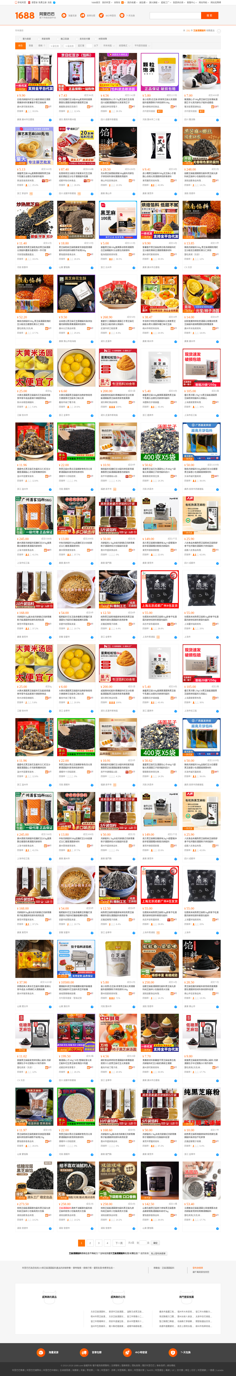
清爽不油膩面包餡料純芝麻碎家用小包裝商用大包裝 (75, 1209)
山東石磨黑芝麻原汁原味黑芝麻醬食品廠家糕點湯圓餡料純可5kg (159, 1209)
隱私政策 (136, 1365)
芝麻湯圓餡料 (168, 1268)
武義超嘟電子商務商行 (110, 624)
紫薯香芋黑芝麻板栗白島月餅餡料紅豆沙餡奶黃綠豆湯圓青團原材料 (159, 249)
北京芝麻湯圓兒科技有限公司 (122, 1316)
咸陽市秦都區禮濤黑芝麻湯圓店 (141, 1326)
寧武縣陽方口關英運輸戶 (170, 1316)
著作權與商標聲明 (100, 1365)
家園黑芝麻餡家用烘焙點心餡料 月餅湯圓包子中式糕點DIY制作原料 (34, 1062)
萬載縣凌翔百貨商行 (68, 107)
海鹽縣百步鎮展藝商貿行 (152, 402)
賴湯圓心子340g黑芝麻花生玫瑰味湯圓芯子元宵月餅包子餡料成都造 (201, 101)
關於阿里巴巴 (148, 1365)
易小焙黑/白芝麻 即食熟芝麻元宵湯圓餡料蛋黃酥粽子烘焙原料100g (160, 101)
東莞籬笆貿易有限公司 (152, 180)
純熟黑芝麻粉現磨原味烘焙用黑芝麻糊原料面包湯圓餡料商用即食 (117, 618)
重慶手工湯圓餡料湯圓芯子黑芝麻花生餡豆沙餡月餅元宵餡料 (117, 323)
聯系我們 (161, 1365)
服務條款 (125, 1365)
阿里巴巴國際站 (34, 1370)
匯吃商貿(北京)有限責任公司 (26, 328)
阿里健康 (202, 1370)
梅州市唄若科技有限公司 (152, 328)
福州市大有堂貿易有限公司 (189, 1312)
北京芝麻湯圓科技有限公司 (103, 1312)
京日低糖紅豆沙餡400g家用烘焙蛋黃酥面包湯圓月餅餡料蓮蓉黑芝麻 (75, 101)
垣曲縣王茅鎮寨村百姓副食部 (190, 1321)
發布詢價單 (198, 1268)
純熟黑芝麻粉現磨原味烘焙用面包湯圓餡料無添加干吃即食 (201, 1136)
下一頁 (119, 1243)
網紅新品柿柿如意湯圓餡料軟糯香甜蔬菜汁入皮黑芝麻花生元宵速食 (117, 1062)
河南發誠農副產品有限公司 (26, 254)
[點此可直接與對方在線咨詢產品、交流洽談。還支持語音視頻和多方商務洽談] (50, 120)
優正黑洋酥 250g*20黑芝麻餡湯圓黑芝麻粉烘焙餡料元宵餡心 (200, 396)
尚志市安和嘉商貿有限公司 (152, 624)
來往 (187, 1370)
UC (173, 1370)
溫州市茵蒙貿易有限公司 (26, 476)
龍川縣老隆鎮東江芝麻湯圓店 (122, 1326)
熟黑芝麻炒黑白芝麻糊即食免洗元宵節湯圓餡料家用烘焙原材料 (75, 470)
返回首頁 (144, 1253)
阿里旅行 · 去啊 (108, 1370)
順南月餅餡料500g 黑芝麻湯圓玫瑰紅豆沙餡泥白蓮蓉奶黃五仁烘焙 (201, 249)
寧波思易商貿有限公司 (26, 180)
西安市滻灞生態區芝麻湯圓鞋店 (123, 1321)
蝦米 (130, 1370)
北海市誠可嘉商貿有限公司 (193, 476)
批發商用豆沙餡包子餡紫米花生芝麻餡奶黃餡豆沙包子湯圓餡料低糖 (75, 175)
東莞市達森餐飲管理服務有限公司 (152, 550)
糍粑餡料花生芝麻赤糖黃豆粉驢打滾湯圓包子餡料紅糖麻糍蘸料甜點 (75, 618)
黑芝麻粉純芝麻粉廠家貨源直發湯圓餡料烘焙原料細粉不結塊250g (33, 1136)
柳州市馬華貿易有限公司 (207, 1326)
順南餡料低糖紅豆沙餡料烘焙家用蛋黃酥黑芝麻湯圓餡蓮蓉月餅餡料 (117, 470)
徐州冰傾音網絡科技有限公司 (26, 402)
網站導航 (171, 1365)
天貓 (83, 1370)
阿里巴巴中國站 (50, 1370)
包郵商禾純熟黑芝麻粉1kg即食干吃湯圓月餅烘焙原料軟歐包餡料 (160, 618)
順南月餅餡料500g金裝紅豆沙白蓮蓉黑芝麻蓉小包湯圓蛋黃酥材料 (201, 470)
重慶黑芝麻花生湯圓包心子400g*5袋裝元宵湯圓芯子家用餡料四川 (159, 470)
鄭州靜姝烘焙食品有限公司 (152, 107)
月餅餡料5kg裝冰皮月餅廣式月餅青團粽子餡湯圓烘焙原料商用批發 (34, 618)
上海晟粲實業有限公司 (193, 402)
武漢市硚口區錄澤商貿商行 (110, 328)
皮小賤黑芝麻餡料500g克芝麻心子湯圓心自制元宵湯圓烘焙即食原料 (159, 175)
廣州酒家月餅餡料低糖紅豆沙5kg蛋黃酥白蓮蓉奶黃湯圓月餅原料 (34, 544)
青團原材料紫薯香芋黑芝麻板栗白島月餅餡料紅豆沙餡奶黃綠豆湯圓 (159, 1062)
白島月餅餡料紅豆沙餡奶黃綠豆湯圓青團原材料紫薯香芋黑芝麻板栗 (33, 101)
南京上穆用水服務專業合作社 (190, 1326)
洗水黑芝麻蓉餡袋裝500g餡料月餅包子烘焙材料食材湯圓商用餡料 (117, 175)
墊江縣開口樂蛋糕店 (168, 1321)
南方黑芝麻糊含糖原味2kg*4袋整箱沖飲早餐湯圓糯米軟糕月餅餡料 (160, 544)
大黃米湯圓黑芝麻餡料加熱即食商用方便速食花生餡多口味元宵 (75, 396)
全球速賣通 (65, 1370)
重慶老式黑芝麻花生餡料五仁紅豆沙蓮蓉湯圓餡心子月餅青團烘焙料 (33, 470)
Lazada (219, 1370)
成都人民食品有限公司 (193, 550)
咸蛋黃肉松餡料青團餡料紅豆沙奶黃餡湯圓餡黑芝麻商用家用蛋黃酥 (117, 396)
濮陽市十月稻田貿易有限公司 (68, 476)
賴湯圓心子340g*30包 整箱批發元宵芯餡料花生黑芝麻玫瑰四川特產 (75, 1062)
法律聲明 (115, 1365)
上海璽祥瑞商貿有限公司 (193, 624)
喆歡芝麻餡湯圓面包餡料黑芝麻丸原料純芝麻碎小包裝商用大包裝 (201, 175)
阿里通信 (159, 1370)
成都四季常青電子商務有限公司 (110, 107)
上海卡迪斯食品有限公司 (26, 550)
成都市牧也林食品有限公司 (68, 180)
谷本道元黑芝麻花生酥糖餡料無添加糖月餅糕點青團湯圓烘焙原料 (75, 323)
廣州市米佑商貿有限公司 (193, 328)
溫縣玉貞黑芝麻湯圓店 (137, 1312)
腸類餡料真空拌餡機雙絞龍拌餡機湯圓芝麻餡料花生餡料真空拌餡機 (75, 988)
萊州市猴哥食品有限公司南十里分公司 (26, 993)
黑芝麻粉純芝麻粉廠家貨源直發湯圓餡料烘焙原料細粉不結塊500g (75, 249)
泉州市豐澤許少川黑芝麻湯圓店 (141, 1321)
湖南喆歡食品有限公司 (193, 180)
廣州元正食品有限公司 (68, 328)
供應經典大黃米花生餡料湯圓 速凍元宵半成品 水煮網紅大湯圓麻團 (34, 988)
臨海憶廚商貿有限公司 (110, 254)
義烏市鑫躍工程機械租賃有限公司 (174, 1312)
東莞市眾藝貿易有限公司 (26, 624)
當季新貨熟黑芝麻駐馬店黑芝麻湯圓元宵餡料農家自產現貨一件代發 (33, 249)
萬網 (168, 1370)
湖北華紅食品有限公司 (110, 402)
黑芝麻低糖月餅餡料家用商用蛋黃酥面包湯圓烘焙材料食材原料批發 (201, 988)
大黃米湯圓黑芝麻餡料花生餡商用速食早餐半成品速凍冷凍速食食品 (33, 396)
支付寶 (180, 1370)
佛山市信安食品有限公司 (110, 180)
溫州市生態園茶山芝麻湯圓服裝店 (106, 1326)
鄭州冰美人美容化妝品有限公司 (191, 1316)
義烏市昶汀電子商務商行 (68, 402)
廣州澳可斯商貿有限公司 (26, 107)
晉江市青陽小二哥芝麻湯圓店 (140, 1316)
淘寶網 (75, 1370)
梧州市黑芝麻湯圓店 (100, 1316)
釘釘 (193, 1370)
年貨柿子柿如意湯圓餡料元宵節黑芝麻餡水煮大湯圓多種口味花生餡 (159, 323)
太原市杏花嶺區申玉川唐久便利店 (211, 1316)
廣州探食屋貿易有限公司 (68, 550)
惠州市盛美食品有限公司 (110, 550)
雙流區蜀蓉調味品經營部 (193, 107)
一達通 (211, 1370)
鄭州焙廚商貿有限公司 (110, 993)
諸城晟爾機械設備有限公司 (68, 993)
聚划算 (90, 1370)
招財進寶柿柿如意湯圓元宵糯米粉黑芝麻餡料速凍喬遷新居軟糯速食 (201, 323)
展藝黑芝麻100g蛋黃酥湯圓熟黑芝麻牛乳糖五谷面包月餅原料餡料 (33, 175)
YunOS (150, 1370)
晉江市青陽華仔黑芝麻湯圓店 (104, 1321)
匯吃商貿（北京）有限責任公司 (193, 254)
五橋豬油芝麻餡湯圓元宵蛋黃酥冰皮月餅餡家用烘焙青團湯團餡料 (201, 1209)
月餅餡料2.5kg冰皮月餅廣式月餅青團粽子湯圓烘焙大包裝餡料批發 (117, 544)
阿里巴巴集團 (18, 1370)
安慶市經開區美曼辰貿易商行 (68, 624)
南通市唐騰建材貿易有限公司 (172, 1326)
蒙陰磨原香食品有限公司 (68, 254)
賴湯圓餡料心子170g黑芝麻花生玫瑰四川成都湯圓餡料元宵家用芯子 (117, 101)
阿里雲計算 (139, 1370)
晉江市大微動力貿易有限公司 (209, 1312)
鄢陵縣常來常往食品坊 (152, 476)
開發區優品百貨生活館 (206, 1321)
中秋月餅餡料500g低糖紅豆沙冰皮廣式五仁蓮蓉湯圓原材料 (75, 544)
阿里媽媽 (121, 1370)
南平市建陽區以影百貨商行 (110, 476)
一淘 (97, 1370)
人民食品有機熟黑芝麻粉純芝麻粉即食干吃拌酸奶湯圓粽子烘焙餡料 (201, 544)
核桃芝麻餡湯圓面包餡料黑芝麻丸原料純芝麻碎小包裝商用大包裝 (33, 1209)
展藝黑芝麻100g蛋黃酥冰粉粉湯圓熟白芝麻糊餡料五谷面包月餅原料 (117, 249)
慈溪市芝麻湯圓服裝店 (119, 1312)
